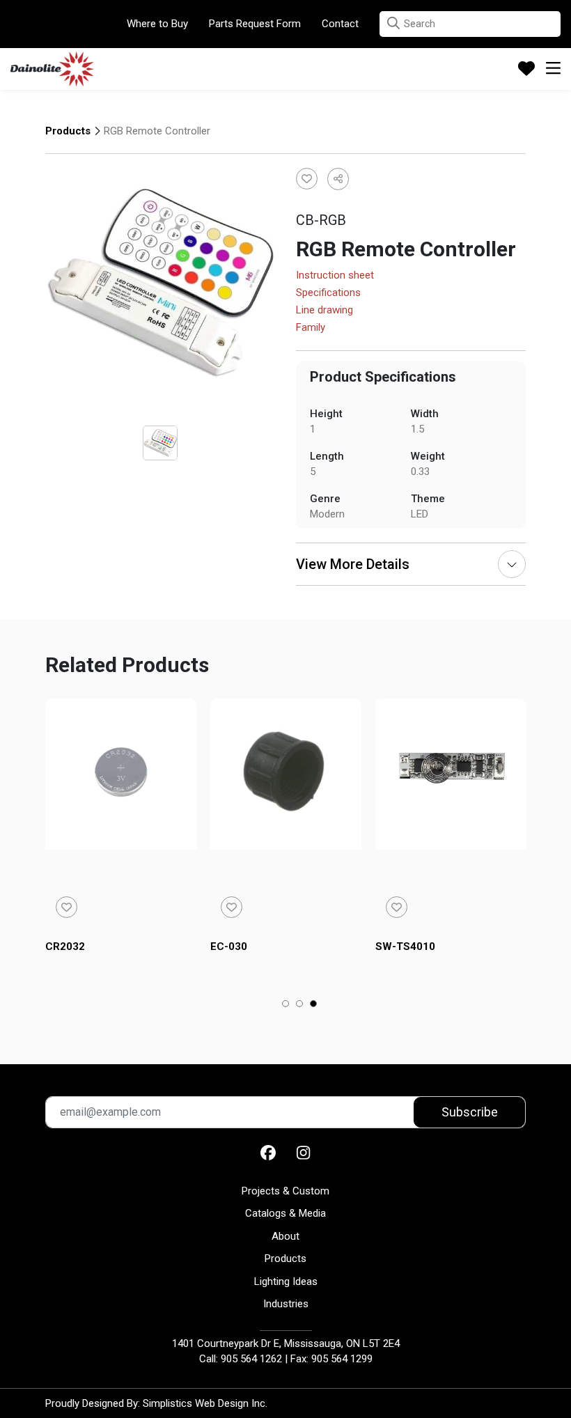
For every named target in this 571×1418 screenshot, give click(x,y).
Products (68, 131)
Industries (285, 1304)
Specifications (328, 293)
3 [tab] (314, 1005)
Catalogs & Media (285, 1213)
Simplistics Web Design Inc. (205, 1403)
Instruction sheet (335, 275)
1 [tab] (286, 1005)
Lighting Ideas (286, 1281)
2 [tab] (300, 1005)
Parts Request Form (255, 23)
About (285, 1236)
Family (310, 328)
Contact (340, 23)
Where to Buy (157, 23)
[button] (393, 23)
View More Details (352, 564)
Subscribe (469, 1112)
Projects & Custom (285, 1191)
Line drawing (324, 310)
